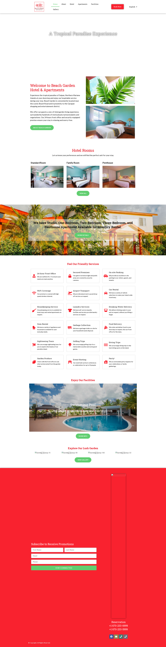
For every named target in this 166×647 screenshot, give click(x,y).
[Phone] (121, 636)
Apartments (82, 4)
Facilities (94, 4)
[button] (80, 430)
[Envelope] (116, 636)
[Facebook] (111, 636)
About (63, 4)
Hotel (72, 4)
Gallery (56, 9)
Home (55, 4)
